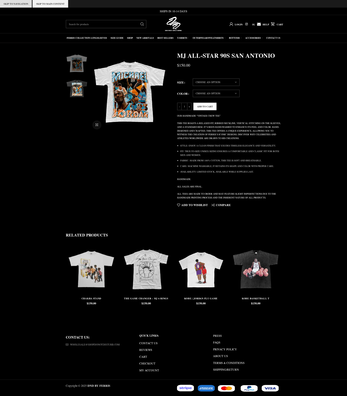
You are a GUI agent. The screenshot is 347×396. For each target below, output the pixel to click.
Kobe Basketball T (255, 298)
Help (266, 24)
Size (180, 82)
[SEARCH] (142, 24)
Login (239, 24)
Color (182, 93)
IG (253, 24)
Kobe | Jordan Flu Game (201, 298)
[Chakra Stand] (91, 269)
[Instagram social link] (246, 24)
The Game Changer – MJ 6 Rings (146, 298)
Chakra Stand (91, 298)
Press (217, 336)
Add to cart (205, 106)
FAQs (216, 342)
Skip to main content (50, 3)
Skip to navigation (16, 3)
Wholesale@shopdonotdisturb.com (95, 344)
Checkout (147, 363)
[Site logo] (173, 24)
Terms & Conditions (229, 363)
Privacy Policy (225, 349)
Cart (280, 24)
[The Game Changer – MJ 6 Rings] (146, 269)
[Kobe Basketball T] (255, 269)
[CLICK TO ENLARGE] (96, 124)
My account (149, 370)
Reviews (145, 350)
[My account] (230, 24)
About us (220, 356)
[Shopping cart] (272, 24)
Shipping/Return (226, 369)
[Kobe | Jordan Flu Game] (200, 269)
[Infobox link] (258, 24)
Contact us (148, 343)
